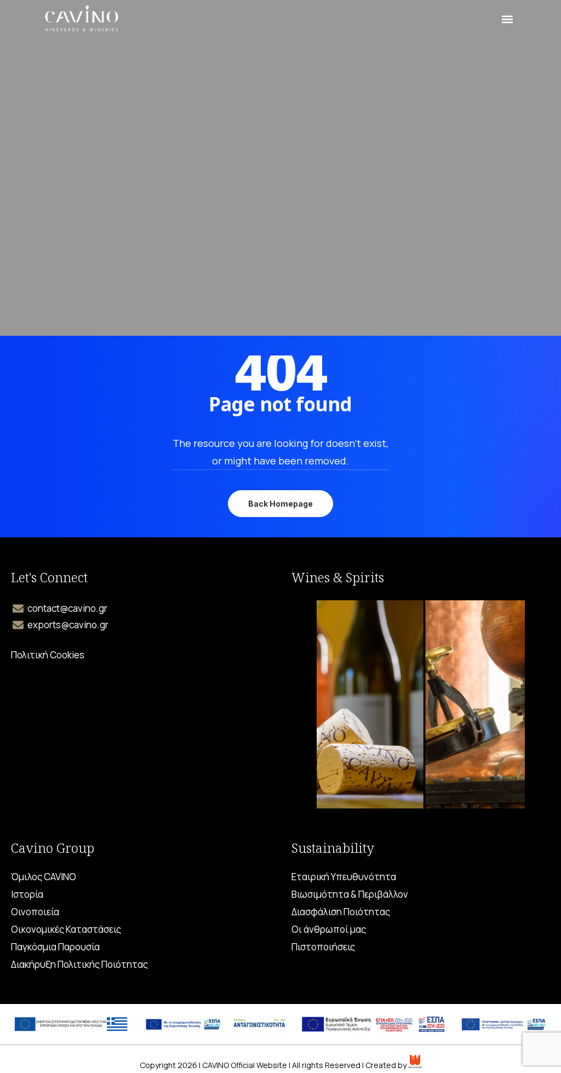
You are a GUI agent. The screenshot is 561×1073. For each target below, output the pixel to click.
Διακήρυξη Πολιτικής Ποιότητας (79, 965)
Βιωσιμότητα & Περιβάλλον (349, 894)
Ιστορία (27, 894)
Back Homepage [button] (280, 503)
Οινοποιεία (35, 912)
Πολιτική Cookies (47, 655)
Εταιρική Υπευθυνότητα (343, 877)
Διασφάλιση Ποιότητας (340, 912)
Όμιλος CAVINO (43, 877)
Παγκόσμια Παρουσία (55, 947)
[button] (507, 19)
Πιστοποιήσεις (323, 947)
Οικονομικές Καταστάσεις (66, 929)
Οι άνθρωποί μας (328, 929)
